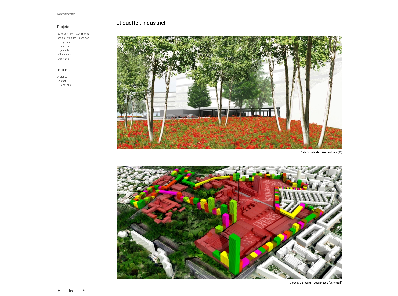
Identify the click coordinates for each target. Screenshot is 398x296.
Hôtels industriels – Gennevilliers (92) (320, 152)
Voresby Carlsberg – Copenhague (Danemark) (316, 282)
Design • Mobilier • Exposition (73, 38)
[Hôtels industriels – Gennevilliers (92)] (229, 92)
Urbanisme (63, 58)
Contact (61, 81)
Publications (64, 85)
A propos (62, 76)
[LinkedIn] (70, 290)
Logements (63, 50)
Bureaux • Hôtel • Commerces (73, 33)
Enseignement (65, 42)
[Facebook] (58, 290)
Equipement (63, 46)
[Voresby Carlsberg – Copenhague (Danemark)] (229, 222)
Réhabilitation (64, 54)
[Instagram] (82, 290)
